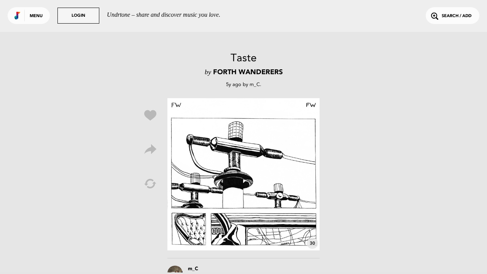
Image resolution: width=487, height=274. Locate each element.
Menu (36, 16)
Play (243, 174)
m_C (255, 84)
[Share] (150, 149)
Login (78, 16)
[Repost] (150, 184)
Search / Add (456, 16)
